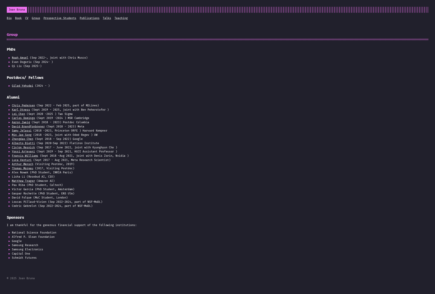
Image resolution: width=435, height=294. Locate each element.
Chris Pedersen (23, 105)
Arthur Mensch (22, 164)
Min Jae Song (22, 134)
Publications (89, 18)
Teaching (121, 18)
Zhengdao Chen (22, 139)
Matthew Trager (23, 181)
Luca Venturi (22, 160)
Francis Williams (25, 155)
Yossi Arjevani (23, 151)
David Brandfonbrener (28, 126)
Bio (9, 18)
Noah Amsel (20, 57)
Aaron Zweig (21, 122)
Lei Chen (18, 114)
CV (26, 18)
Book (18, 18)
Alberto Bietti (23, 143)
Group (36, 18)
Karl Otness (21, 109)
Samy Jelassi (22, 130)
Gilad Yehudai (22, 85)
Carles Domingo (23, 118)
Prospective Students (60, 18)
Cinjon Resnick (23, 147)
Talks (107, 18)
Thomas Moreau (22, 168)
